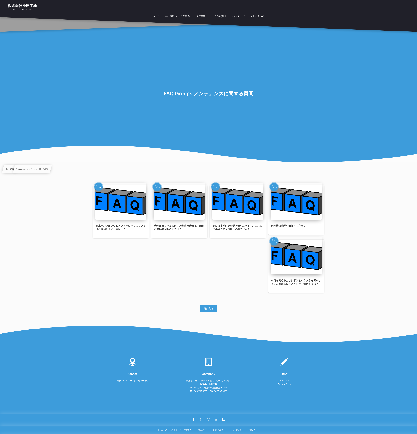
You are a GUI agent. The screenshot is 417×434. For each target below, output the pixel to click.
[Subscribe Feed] (223, 419)
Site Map (284, 380)
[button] (408, 4)
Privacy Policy (284, 384)
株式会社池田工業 (22, 6)
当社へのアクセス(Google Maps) (132, 380)
